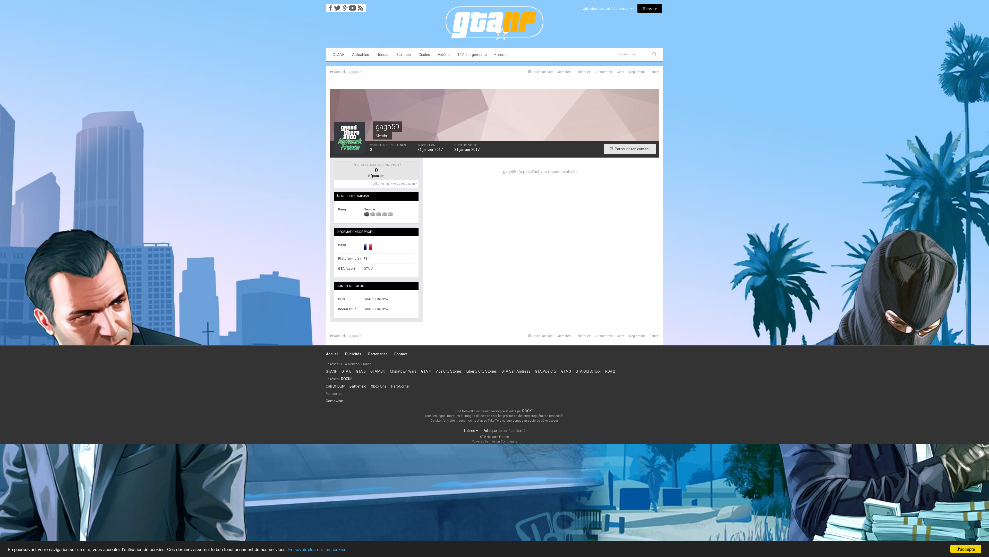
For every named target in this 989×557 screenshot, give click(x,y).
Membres (564, 72)
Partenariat (377, 354)
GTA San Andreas (515, 371)
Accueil (332, 354)
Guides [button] (424, 54)
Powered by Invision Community (494, 441)
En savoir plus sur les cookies (317, 549)
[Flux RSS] (361, 7)
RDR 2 (610, 371)
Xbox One (379, 386)
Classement (603, 72)
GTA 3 (566, 371)
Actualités (360, 54)
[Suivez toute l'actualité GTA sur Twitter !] (337, 7)
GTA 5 (361, 371)
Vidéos (444, 54)
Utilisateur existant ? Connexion (607, 9)
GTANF (338, 54)
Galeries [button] (404, 54)
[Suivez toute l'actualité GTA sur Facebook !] (329, 7)
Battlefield (357, 386)
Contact (400, 354)
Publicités (353, 354)
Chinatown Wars (403, 371)
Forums (501, 54)
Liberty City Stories (481, 371)
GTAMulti (377, 371)
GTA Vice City (546, 371)
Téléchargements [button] (472, 54)
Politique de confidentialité (504, 431)
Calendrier (582, 72)
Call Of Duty (335, 386)
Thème (469, 431)
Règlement (637, 72)
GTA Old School (588, 371)
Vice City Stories (449, 371)
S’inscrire (650, 8)
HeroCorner (400, 386)
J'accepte (966, 549)
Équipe (654, 72)
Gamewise (334, 401)
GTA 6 (346, 371)
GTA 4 (426, 371)
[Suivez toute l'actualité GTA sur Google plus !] (345, 7)
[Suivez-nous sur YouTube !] (352, 7)
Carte (621, 72)
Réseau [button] (383, 54)
